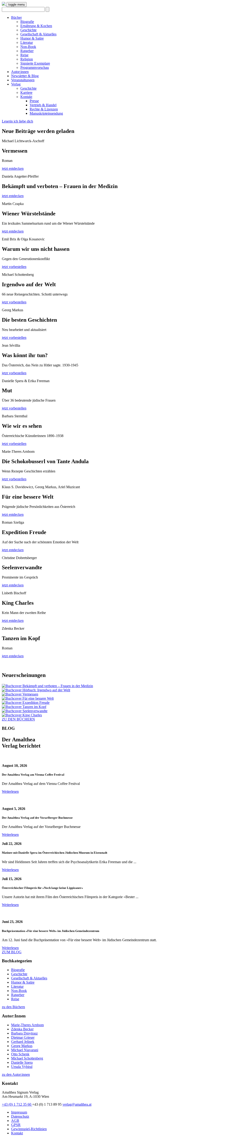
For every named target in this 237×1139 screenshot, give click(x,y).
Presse (34, 101)
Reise (24, 55)
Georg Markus (21, 1046)
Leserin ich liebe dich (17, 121)
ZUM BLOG (12, 952)
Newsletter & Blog (25, 76)
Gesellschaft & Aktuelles (38, 34)
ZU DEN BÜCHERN (18, 719)
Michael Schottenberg (27, 1058)
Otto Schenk (20, 1054)
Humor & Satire (32, 38)
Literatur (26, 42)
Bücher (16, 17)
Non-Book (28, 47)
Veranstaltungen (22, 80)
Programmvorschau (34, 67)
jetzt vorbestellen (14, 267)
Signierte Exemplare (35, 63)
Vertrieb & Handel (43, 105)
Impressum (19, 1112)
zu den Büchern (13, 1007)
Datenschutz (20, 1116)
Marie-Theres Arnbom (27, 1025)
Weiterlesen (10, 791)
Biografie (27, 22)
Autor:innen (20, 72)
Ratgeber (27, 51)
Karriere (26, 92)
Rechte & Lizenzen (44, 109)
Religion (26, 59)
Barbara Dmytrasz (24, 1033)
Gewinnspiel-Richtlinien (29, 1129)
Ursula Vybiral (21, 1067)
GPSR (16, 1125)
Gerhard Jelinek (22, 1042)
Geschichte (28, 30)
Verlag (16, 84)
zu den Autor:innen (16, 1074)
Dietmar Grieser (22, 1037)
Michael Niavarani (24, 1050)
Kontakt (26, 97)
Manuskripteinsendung (46, 113)
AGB (15, 1121)
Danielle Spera (22, 1062)
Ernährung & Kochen (36, 26)
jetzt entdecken (13, 168)
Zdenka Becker (22, 1029)
